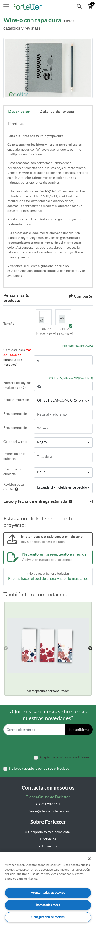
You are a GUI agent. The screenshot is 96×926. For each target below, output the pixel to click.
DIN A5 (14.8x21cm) (64, 331)
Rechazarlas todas (48, 905)
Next (90, 648)
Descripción (19, 112)
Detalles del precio (56, 112)
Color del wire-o (15, 441)
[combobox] (63, 401)
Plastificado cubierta (12, 471)
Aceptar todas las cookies (48, 892)
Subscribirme (79, 729)
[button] (44, 318)
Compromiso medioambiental (49, 832)
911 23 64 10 (50, 804)
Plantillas (16, 124)
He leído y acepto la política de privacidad (39, 768)
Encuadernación (15, 414)
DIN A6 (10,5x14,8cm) (46, 331)
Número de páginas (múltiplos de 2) (17, 385)
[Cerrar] (89, 859)
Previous (5, 648)
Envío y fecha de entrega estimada (35, 502)
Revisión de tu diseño (13, 487)
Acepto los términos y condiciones (64, 757)
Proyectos (49, 846)
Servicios (49, 839)
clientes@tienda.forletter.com (48, 811)
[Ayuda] (15, 489)
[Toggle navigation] (6, 6)
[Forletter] (28, 6)
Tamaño (8, 323)
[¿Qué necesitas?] (79, 6)
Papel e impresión (16, 400)
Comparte (83, 296)
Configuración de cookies (48, 917)
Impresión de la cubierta (14, 456)
